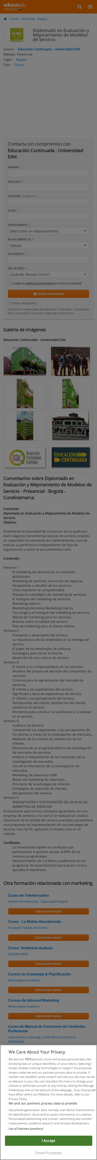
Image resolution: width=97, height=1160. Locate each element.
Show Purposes (48, 1152)
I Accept (48, 1140)
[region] (48, 1102)
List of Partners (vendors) (26, 1129)
